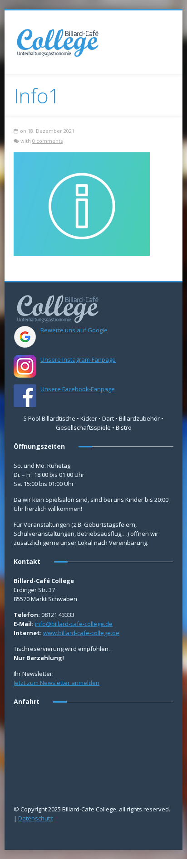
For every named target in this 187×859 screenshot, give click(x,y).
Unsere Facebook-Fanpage (77, 389)
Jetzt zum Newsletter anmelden (56, 683)
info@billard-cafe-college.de (74, 624)
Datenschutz (35, 818)
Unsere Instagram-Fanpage (78, 359)
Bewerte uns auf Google (74, 330)
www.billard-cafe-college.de (81, 633)
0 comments (47, 140)
